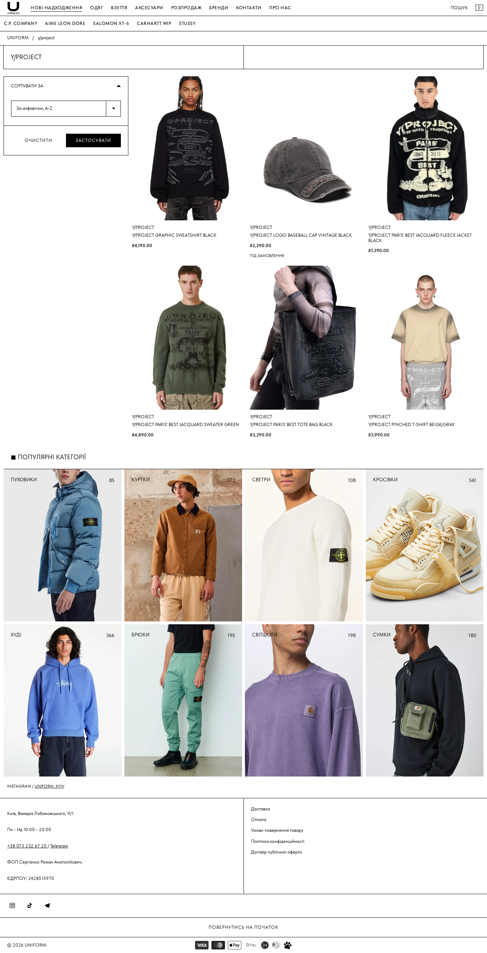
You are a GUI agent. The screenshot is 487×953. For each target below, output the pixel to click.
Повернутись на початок (243, 927)
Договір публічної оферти (276, 852)
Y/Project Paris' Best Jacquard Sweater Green (185, 424)
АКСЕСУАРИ (149, 7)
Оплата (258, 819)
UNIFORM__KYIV (49, 786)
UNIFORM (18, 37)
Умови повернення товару (277, 830)
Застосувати (93, 140)
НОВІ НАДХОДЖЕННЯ (56, 7)
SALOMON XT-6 (111, 23)
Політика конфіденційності (277, 841)
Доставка (260, 808)
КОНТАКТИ (248, 7)
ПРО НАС (280, 7)
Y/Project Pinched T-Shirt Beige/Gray (411, 424)
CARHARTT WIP (154, 23)
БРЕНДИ (218, 7)
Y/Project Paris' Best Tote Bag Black (291, 424)
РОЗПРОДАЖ (186, 7)
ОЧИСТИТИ (38, 140)
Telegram (59, 846)
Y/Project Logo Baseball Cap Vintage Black (301, 235)
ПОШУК (459, 7)
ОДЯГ (96, 7)
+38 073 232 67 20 (27, 846)
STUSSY (187, 23)
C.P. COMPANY (20, 23)
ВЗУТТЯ (119, 7)
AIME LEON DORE (65, 23)
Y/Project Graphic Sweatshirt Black (174, 235)
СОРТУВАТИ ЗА (27, 85)
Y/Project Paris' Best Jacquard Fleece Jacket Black (420, 238)
